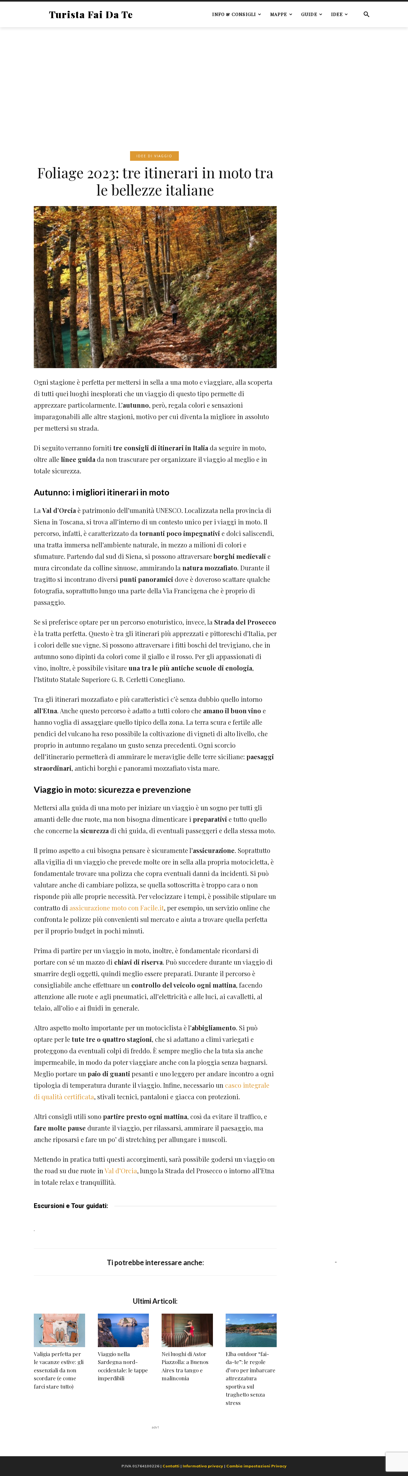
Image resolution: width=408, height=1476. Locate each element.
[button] (366, 14)
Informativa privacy (203, 1466)
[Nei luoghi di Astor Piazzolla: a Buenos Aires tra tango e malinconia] (187, 1330)
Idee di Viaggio (154, 156)
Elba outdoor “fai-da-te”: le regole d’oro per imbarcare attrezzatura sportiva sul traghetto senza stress (250, 1378)
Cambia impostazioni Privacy (256, 1466)
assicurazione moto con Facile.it (116, 907)
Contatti (171, 1466)
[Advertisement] (204, 79)
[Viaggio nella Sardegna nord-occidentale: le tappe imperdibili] (123, 1330)
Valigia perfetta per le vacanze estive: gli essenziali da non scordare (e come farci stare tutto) (59, 1370)
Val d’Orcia (121, 1170)
